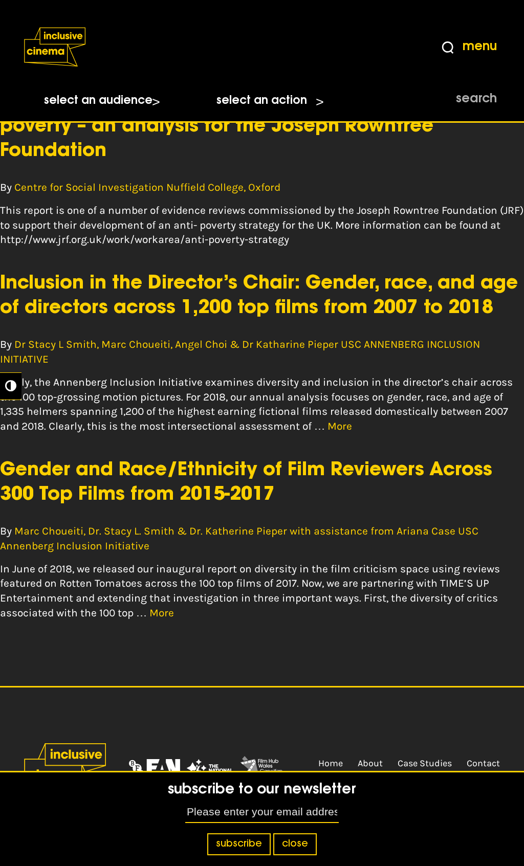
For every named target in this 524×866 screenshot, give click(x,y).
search (476, 99)
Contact (483, 763)
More (340, 426)
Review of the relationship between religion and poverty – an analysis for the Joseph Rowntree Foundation (225, 127)
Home (330, 763)
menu (480, 47)
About (370, 763)
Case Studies (425, 763)
